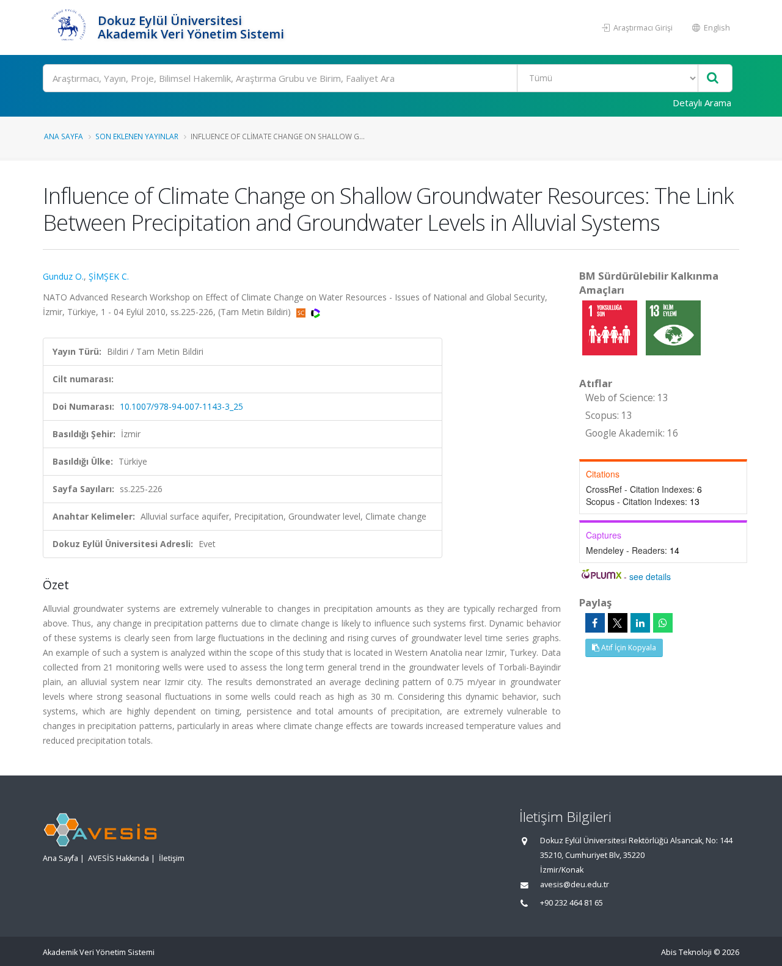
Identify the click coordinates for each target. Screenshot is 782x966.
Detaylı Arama (702, 102)
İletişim (172, 858)
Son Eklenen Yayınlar (136, 136)
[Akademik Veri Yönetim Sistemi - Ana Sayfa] (69, 27)
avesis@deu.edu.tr (574, 884)
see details (650, 576)
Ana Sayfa (63, 136)
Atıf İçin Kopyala (627, 647)
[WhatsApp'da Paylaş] (663, 623)
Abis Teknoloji (686, 952)
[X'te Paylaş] (617, 623)
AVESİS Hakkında (118, 858)
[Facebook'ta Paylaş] (595, 623)
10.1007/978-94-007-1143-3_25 (181, 406)
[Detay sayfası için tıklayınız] (611, 327)
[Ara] (712, 78)
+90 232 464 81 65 (571, 903)
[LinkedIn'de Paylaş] (640, 623)
